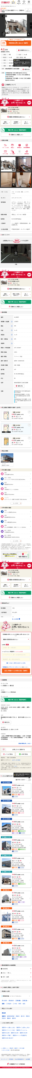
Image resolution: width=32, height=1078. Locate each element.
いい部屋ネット (4, 1048)
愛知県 (4, 1013)
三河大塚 (17, 1000)
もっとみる (15, 503)
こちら (15, 766)
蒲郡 (3, 1003)
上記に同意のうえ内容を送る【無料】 (16, 670)
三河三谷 (24, 1000)
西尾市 (28, 1016)
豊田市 (14, 1018)
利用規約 (11, 1059)
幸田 (19, 1003)
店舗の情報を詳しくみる (24, 743)
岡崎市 (18, 1016)
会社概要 (28, 1059)
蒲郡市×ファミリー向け (8, 1030)
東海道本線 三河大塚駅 (21, 399)
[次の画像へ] (29, 25)
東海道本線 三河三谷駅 (21, 391)
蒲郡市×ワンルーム (21, 1030)
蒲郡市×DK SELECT (7, 1038)
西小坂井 (4, 1000)
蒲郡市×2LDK (14, 1033)
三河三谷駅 (21, 1048)
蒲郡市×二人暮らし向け (23, 1027)
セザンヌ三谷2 (16, 760)
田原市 (4, 1018)
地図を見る (7, 722)
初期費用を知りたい (25, 50)
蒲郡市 (4, 1016)
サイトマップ (4, 1059)
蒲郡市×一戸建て (6, 1035)
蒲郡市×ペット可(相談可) (20, 1035)
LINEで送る (24, 754)
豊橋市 (9, 1018)
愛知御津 (11, 1000)
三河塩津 (8, 1003)
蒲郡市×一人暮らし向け (8, 1027)
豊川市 (23, 1016)
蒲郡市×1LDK (6, 1033)
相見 (24, 1003)
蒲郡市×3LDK (23, 1033)
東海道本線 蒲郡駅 (20, 394)
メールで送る (9, 754)
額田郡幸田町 (10, 1016)
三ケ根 (15, 1003)
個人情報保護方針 (19, 1059)
